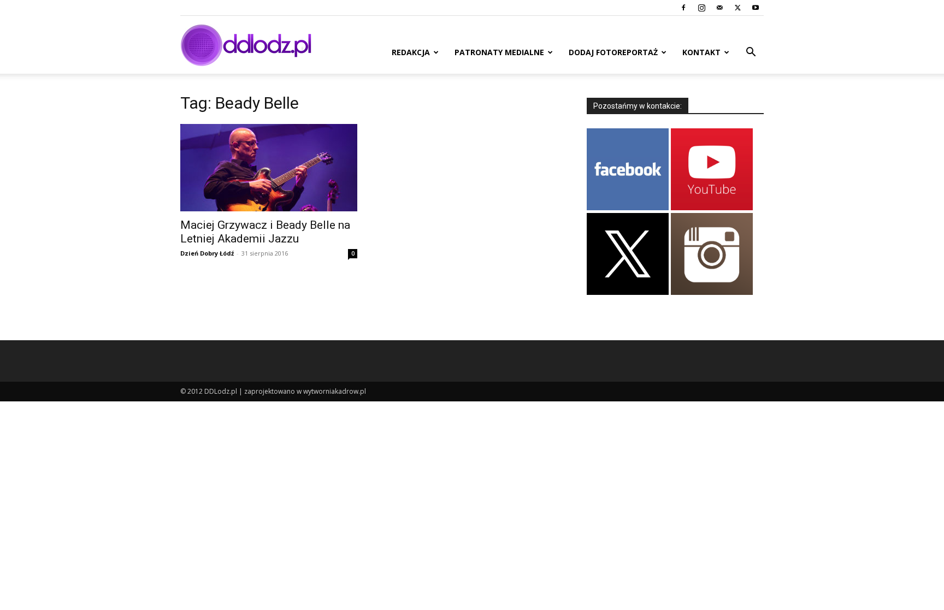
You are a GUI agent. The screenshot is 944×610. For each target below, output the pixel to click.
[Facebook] (683, 7)
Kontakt (701, 52)
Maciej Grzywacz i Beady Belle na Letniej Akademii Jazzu (265, 231)
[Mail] (719, 7)
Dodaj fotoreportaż (613, 52)
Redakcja (411, 52)
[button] (751, 53)
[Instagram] (701, 7)
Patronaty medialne (499, 52)
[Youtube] (755, 7)
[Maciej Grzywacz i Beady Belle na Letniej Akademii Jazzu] (268, 167)
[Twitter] (737, 7)
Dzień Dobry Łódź (207, 253)
